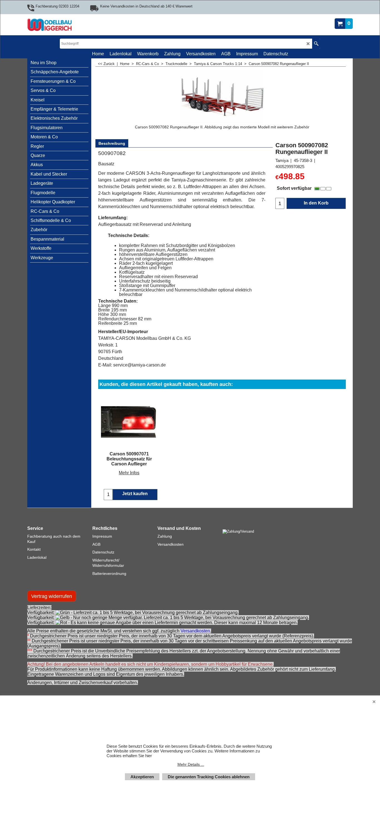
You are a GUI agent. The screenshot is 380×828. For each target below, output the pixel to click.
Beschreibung (111, 143)
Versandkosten (195, 631)
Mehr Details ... (190, 764)
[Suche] (316, 44)
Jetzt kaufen (135, 493)
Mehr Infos (129, 472)
